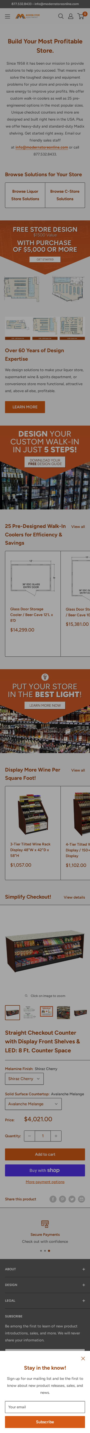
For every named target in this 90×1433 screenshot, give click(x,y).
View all (78, 526)
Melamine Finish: (31, 1069)
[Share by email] (81, 1199)
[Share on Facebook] (53, 1199)
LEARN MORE (25, 407)
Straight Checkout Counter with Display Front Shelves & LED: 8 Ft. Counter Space (42, 1041)
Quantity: (13, 1136)
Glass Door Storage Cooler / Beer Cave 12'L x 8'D (31, 615)
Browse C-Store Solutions (65, 195)
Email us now (45, 1241)
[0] (81, 16)
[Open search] (61, 16)
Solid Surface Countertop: (44, 1094)
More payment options (45, 1182)
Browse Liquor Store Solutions (25, 195)
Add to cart (45, 1154)
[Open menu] (7, 16)
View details (74, 897)
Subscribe (45, 1422)
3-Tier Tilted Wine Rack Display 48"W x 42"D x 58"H (30, 850)
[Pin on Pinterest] (62, 1199)
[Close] (83, 1358)
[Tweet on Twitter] (72, 1199)
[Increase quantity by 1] (56, 1136)
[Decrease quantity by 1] (29, 1136)
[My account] (70, 16)
